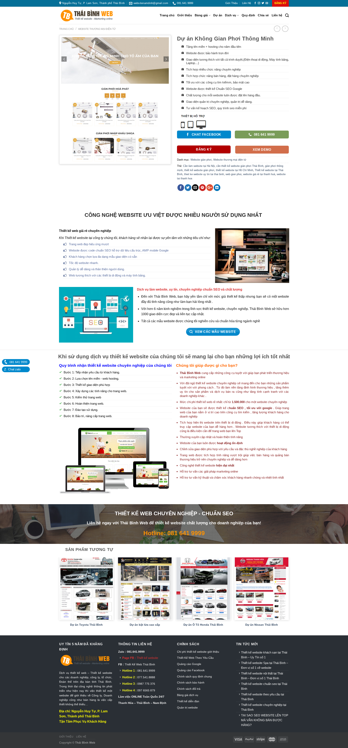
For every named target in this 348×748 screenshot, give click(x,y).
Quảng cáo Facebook (191, 670)
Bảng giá (201, 15)
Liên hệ (246, 3)
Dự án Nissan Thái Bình (261, 624)
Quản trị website (187, 707)
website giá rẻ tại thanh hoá (259, 174)
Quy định (248, 15)
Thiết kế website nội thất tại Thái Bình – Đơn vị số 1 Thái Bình (262, 676)
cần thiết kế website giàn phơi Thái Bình (239, 165)
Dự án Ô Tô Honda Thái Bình (203, 624)
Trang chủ (167, 15)
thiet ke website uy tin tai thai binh (204, 174)
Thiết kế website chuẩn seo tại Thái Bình (264, 686)
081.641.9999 (146, 670)
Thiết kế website (147, 658)
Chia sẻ (263, 15)
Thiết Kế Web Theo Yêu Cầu (195, 657)
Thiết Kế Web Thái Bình (140, 664)
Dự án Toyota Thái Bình (86, 624)
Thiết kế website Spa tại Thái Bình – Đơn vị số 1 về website (264, 665)
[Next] (289, 596)
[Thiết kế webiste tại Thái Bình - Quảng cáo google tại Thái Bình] (91, 15)
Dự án (217, 15)
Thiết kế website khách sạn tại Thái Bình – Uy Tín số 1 (264, 655)
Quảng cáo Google (189, 664)
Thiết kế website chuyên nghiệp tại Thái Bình (263, 707)
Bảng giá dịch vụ (187, 695)
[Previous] (59, 596)
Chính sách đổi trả (188, 688)
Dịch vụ (230, 15)
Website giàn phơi (201, 159)
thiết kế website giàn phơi (199, 170)
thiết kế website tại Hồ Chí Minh (234, 170)
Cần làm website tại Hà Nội (199, 165)
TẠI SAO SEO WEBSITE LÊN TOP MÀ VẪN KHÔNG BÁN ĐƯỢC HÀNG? (264, 720)
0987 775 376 (146, 683)
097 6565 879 (146, 690)
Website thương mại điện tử (97, 29)
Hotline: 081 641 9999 (174, 533)
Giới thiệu (231, 3)
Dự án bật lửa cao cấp (145, 624)
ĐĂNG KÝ (280, 3)
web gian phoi (233, 174)
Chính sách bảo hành (190, 682)
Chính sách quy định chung (194, 676)
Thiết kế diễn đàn (188, 701)
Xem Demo (262, 149)
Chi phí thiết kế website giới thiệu (198, 651)
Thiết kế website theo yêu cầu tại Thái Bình (262, 697)
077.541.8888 (146, 677)
